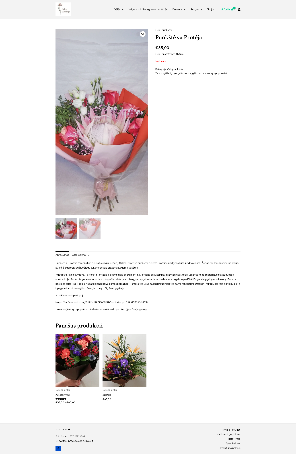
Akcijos (211, 9)
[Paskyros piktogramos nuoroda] (239, 9)
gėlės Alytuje (170, 73)
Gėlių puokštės (164, 30)
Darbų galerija (116, 288)
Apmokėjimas (233, 443)
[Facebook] (58, 448)
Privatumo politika (230, 448)
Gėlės (117, 9)
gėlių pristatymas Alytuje (205, 73)
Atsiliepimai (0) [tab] (81, 254)
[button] (122, 9)
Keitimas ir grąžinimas (228, 434)
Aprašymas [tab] (62, 254)
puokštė (222, 73)
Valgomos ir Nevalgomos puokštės (148, 9)
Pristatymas (233, 438)
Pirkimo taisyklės (231, 429)
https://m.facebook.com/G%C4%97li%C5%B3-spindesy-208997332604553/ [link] (102, 302)
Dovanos (177, 9)
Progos (195, 9)
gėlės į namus (184, 73)
